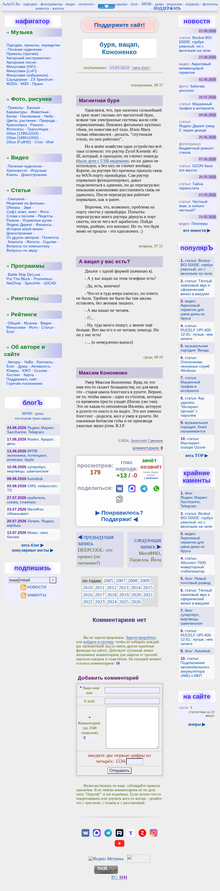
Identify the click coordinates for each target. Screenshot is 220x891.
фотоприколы (51, 4)
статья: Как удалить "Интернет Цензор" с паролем (192, 406)
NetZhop (13, 283)
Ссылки (40, 370)
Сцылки (49, 242)
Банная (33, 107)
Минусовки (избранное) (27, 75)
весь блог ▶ (32, 545)
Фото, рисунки (31, 99)
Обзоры (13, 207)
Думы (23, 366)
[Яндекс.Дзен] (142, 832)
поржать (192, 4)
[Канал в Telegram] (108, 832)
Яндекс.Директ (19, 224)
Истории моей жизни (24, 229)
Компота (15, 242)
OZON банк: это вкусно (196, 168)
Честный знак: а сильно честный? (193, 205)
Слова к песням (20, 216)
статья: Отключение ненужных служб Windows (195, 364)
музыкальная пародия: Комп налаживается (194, 426)
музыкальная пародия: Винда (195, 348)
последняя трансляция (32, 418)
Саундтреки (16, 79)
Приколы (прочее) (22, 54)
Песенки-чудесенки (25, 49)
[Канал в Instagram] (153, 832)
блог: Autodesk (197, 651)
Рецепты (45, 216)
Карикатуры (16, 112)
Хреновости (16, 170)
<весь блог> (141, 68)
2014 (136, 587)
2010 (88, 587)
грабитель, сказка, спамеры (26, 500)
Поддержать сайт (21, 379)
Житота (32, 242)
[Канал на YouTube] (119, 843)
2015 (148, 587)
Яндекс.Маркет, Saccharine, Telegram (30, 430)
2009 (144, 580)
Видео (20, 157)
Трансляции (37, 129)
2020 (136, 594)
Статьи (21, 190)
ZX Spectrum (42, 79)
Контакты (45, 362)
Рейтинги (24, 314)
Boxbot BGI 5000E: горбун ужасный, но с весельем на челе (195, 44)
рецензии (174, 4)
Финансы (44, 224)
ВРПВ (146, 4)
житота (58, 8)
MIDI (25, 84)
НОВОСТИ (36, 587)
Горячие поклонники (24, 383)
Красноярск (16, 125)
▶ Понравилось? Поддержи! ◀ (119, 515)
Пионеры (200, 223)
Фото (44, 212)
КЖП (26, 370)
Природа (47, 120)
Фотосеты (15, 129)
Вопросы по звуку (21, 250)
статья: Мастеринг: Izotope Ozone (193, 443)
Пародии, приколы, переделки (33, 45)
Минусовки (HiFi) (21, 66)
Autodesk (35, 478)
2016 (88, 594)
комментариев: (148, 448)
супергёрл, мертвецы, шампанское (28, 469)
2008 (132, 580)
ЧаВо (28, 362)
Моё (50, 142)
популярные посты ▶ (32, 550)
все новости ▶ (196, 230)
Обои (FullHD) (18, 142)
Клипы (12, 175)
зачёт (149, 460)
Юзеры (12, 370)
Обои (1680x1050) (22, 137)
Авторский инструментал (28, 58)
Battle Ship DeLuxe (24, 274)
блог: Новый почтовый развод (195, 580)
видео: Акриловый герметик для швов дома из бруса (192, 309)
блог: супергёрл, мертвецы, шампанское (192, 616)
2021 (148, 594)
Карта (29, 375)
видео (70, 4)
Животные (40, 112)
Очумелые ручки (37, 220)
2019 (124, 594)
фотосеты (210, 4)
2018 (112, 594)
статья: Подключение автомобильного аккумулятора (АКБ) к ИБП (195, 667)
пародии (30, 4)
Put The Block (18, 279)
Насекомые (30, 116)
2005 (108, 580)
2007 (120, 580)
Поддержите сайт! (119, 25)
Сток (39, 142)
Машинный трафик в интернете (196, 106)
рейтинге (152, 477)
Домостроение (34, 175)
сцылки (121, 4)
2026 (136, 601)
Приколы (15, 107)
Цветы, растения (21, 120)
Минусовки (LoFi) (21, 71)
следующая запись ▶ (145, 549)
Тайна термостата (191, 186)
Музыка (22, 32)
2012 (111, 587)
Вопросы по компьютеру (28, 246)
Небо (48, 116)
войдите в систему (98, 642)
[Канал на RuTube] (119, 832)
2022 (88, 601)
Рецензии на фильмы (25, 203)
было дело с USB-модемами (103, 161)
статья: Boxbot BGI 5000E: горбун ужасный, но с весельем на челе (197, 267)
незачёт (151, 467)
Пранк (37, 84)
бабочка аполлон (191, 88)
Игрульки (38, 170)
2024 (112, 601)
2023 (100, 601)
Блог (10, 331)
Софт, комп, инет (21, 212)
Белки (11, 116)
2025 (124, 601)
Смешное (16, 199)
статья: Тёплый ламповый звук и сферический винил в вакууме (196, 287)
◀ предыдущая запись (96, 550)
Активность (40, 366)
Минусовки (15, 327)
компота (42, 8)
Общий (14, 323)
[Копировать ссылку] (119, 499)
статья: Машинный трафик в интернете (190, 384)
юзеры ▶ (196, 724)
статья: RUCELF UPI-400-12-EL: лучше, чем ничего (197, 332)
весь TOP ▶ (196, 455)
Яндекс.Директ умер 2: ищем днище (197, 128)
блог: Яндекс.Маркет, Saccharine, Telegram (194, 499)
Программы (28, 266)
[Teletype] (131, 832)
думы (159, 4)
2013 (124, 587)
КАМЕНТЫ (37, 595)
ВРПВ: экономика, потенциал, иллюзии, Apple (27, 455)
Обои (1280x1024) (22, 133)
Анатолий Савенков (147, 441)
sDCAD (50, 283)
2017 (100, 594)
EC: (119, 877)
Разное (36, 125)
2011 (99, 587)
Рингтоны (25, 298)
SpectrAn (32, 283)
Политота (50, 237)
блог (134, 4)
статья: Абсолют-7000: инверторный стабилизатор (194, 564)
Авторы (14, 362)
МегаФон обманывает (25, 511)
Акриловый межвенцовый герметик (195, 68)
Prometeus (43, 279)
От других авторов (22, 237)
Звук (27, 207)
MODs (11, 84)
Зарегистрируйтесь (141, 638)
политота (86, 4)
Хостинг (13, 375)
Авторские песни (21, 62)
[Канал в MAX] (96, 832)
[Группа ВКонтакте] (85, 832)
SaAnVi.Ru (11, 4)
